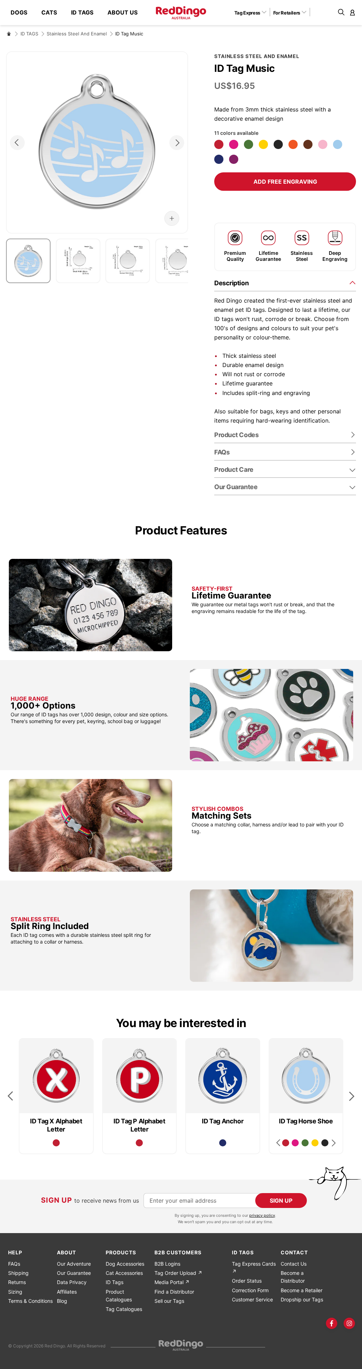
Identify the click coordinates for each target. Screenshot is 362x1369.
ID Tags (114, 1282)
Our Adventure (74, 1264)
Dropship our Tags (302, 1299)
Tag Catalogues (124, 1309)
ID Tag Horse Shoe (306, 1121)
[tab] (285, 282)
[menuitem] (22, 12)
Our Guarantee (235, 487)
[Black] (278, 144)
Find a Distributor (174, 1292)
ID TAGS (29, 33)
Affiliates (67, 1292)
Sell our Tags (169, 1301)
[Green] (248, 144)
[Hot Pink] (233, 144)
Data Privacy (72, 1282)
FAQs (14, 1264)
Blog (62, 1301)
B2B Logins (167, 1264)
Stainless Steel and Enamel (77, 33)
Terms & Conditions (30, 1301)
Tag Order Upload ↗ (178, 1273)
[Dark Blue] (218, 159)
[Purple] (233, 159)
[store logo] (181, 13)
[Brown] (308, 144)
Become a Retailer (301, 1290)
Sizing (15, 1292)
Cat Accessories (124, 1273)
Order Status (247, 1281)
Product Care (233, 469)
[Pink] (322, 144)
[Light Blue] (337, 144)
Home (8, 33)
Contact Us (293, 1264)
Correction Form (250, 1290)
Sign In (352, 12)
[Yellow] (263, 144)
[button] (253, 12)
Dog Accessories (125, 1264)
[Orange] (293, 144)
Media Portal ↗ (171, 1282)
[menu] (78, 12)
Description (231, 283)
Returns (17, 1282)
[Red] (218, 144)
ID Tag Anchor (222, 1121)
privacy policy (262, 1215)
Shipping (18, 1273)
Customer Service (252, 1299)
